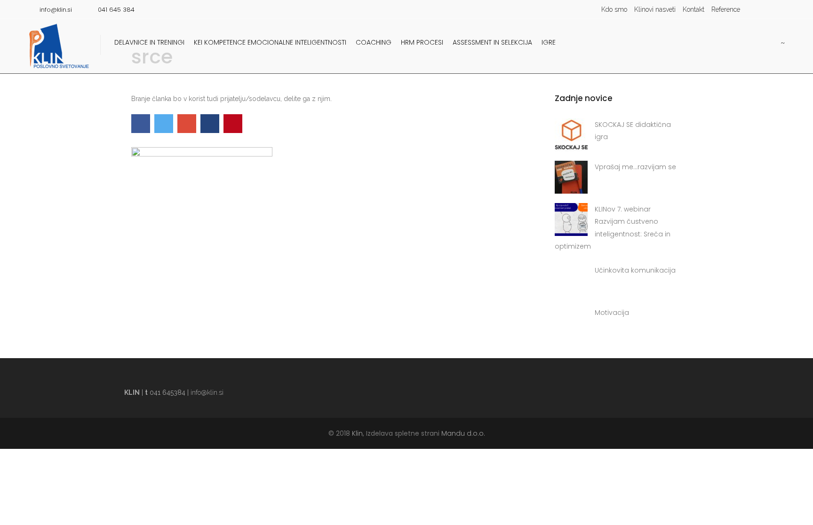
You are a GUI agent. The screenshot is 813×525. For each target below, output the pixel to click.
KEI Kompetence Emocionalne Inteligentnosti (270, 42)
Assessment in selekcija (492, 42)
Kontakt (693, 9)
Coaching (373, 42)
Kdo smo (614, 9)
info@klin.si (207, 392)
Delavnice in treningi (149, 42)
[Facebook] (764, 9)
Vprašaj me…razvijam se (635, 167)
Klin (357, 433)
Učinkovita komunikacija (635, 270)
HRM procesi (422, 42)
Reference (725, 9)
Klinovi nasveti (655, 9)
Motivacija (612, 312)
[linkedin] (778, 9)
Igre (549, 42)
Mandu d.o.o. (463, 433)
